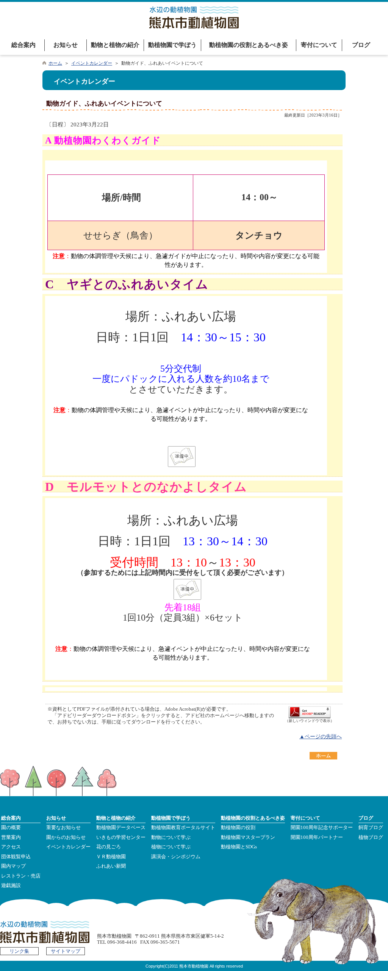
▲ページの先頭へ (320, 736)
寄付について (319, 45)
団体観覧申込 (16, 856)
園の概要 (11, 827)
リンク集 (19, 951)
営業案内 (11, 837)
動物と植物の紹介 (115, 45)
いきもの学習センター (121, 837)
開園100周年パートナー (317, 837)
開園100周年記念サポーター (322, 827)
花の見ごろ (108, 847)
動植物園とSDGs (239, 847)
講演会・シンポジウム (175, 856)
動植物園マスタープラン (248, 837)
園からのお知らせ (66, 837)
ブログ (361, 45)
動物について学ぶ (171, 837)
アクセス (11, 847)
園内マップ (13, 866)
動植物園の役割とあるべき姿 (248, 45)
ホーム (55, 63)
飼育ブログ (370, 827)
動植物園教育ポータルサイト (183, 827)
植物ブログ (370, 837)
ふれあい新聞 (111, 866)
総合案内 (23, 45)
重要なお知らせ (63, 827)
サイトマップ (65, 951)
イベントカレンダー (91, 63)
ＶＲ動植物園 (111, 856)
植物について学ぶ (171, 847)
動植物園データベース (121, 827)
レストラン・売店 (21, 876)
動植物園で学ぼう (172, 45)
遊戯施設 (11, 885)
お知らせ (65, 45)
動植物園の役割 (238, 827)
